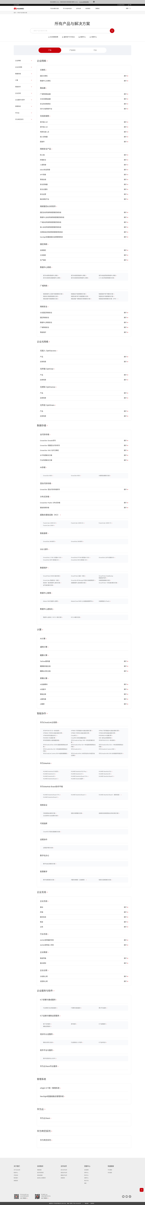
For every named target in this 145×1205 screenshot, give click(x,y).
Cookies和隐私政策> (84, 2)
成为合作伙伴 (64, 1169)
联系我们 (16, 1177)
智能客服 (39, 1169)
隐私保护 (87, 1203)
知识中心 (86, 1175)
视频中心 (94, 37)
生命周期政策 (54, 37)
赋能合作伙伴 (64, 1175)
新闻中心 (16, 1172)
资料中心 (86, 1172)
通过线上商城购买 (41, 1177)
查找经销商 (40, 1175)
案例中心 (83, 37)
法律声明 (92, 1203)
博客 (85, 1183)
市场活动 (16, 1175)
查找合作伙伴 (64, 1172)
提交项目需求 (40, 1172)
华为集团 (110, 1169)
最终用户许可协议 (69, 37)
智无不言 (86, 1180)
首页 (15, 12)
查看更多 (16, 1180)
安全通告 (110, 1172)
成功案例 (86, 1169)
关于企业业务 (17, 1169)
